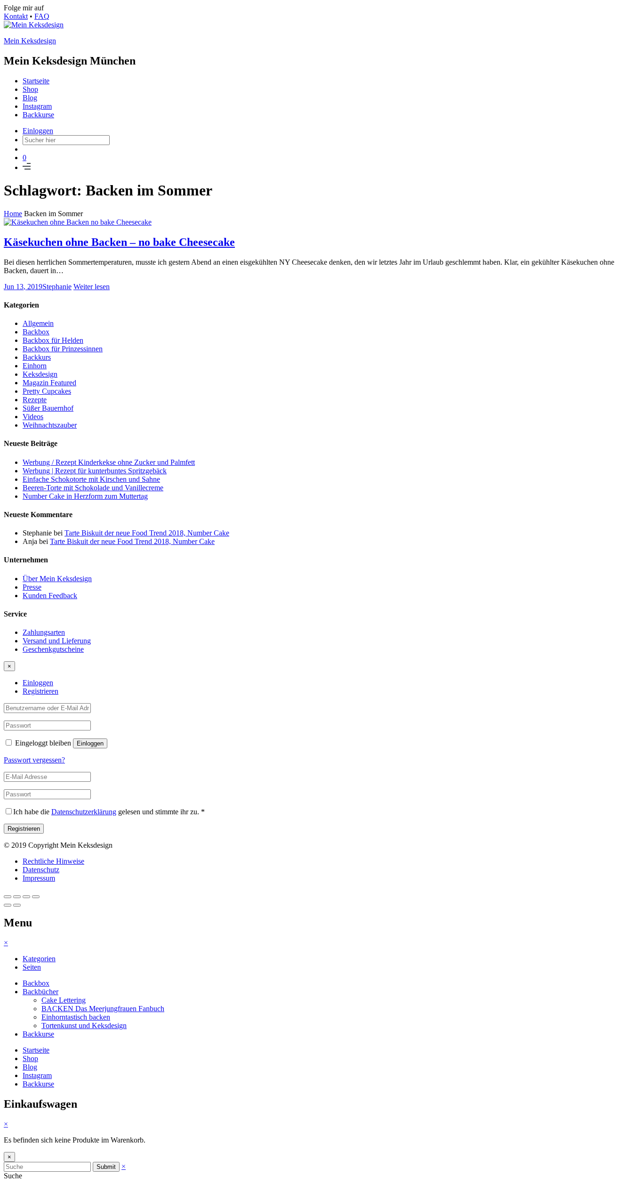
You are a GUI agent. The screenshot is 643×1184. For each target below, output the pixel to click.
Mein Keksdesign (30, 41)
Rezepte (35, 400)
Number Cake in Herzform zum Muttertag (85, 496)
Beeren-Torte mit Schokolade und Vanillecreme (93, 488)
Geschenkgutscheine (53, 649)
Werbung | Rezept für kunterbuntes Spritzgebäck (95, 471)
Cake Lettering (63, 1000)
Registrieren (40, 691)
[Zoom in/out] (36, 896)
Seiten (32, 967)
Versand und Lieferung (57, 641)
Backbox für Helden (53, 340)
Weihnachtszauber (50, 425)
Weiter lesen (91, 287)
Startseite (36, 81)
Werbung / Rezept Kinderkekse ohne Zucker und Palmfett (109, 462)
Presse (32, 587)
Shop (30, 89)
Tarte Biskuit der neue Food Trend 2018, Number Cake (146, 533)
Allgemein (38, 323)
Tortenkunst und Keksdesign (84, 1026)
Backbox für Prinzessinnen (63, 349)
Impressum (39, 878)
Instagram (37, 106)
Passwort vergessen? (34, 760)
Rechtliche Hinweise (53, 861)
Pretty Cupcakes (47, 391)
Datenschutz (41, 870)
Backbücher (40, 992)
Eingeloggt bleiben (43, 743)
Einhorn (35, 366)
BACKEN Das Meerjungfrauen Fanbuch (102, 1009)
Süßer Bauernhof (48, 408)
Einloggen (38, 131)
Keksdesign (40, 374)
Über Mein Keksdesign (57, 579)
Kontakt (16, 16)
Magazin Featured (49, 383)
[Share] (17, 896)
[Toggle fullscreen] (26, 896)
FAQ (41, 16)
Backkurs (37, 357)
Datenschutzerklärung (83, 812)
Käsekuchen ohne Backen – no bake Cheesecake (119, 242)
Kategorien (39, 959)
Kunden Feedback (50, 596)
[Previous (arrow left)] (7, 905)
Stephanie (57, 287)
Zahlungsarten (44, 632)
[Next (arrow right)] (17, 905)
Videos (33, 417)
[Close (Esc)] (7, 896)
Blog (30, 98)
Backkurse (38, 115)
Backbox (36, 332)
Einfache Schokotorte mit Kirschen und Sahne (91, 479)
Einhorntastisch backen (75, 1017)
